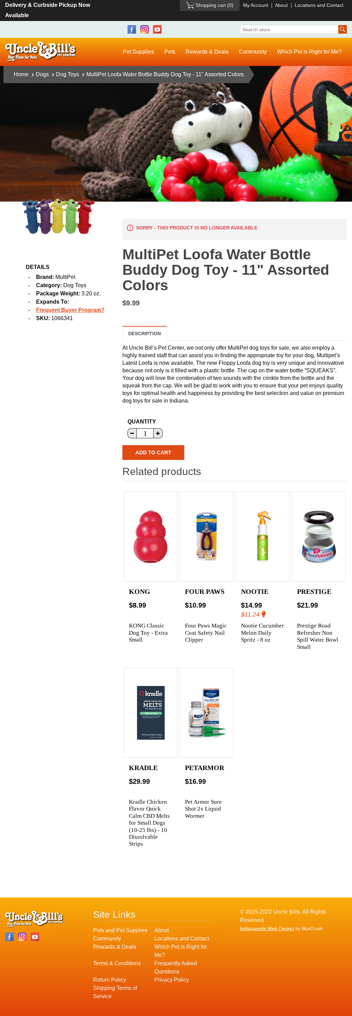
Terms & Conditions (117, 963)
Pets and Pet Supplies (120, 930)
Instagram (144, 29)
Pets (169, 52)
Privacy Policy (171, 980)
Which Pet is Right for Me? (309, 52)
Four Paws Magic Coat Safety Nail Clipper (206, 632)
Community (253, 52)
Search (342, 29)
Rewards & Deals (207, 52)
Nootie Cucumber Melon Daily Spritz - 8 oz (262, 632)
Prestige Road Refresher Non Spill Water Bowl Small (317, 636)
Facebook (132, 29)
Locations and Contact (319, 5)
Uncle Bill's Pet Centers (40, 52)
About (281, 5)
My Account (255, 5)
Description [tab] (144, 333)
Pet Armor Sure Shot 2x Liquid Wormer (203, 809)
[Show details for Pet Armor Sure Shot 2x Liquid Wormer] (207, 712)
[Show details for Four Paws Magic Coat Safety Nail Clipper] (207, 536)
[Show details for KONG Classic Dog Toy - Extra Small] (151, 536)
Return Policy (109, 980)
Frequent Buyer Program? (70, 310)
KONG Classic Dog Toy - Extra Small (148, 632)
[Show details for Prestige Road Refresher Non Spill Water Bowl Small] (319, 536)
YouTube (157, 29)
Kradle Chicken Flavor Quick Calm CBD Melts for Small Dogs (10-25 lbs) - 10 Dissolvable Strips (149, 823)
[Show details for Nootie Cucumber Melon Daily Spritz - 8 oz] (263, 536)
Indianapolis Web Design (267, 928)
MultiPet (65, 277)
